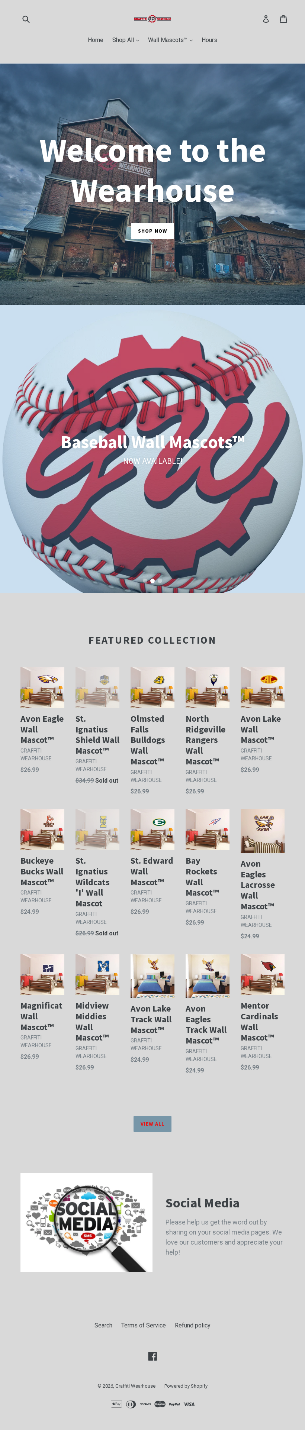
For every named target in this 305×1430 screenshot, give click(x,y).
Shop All (127, 39)
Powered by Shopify (186, 1386)
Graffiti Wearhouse (135, 1386)
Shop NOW (152, 230)
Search (103, 1325)
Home (95, 39)
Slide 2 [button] (152, 581)
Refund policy (193, 1325)
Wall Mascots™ (172, 39)
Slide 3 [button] (160, 581)
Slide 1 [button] (145, 581)
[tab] (145, 581)
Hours (209, 39)
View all (152, 1123)
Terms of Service (143, 1325)
